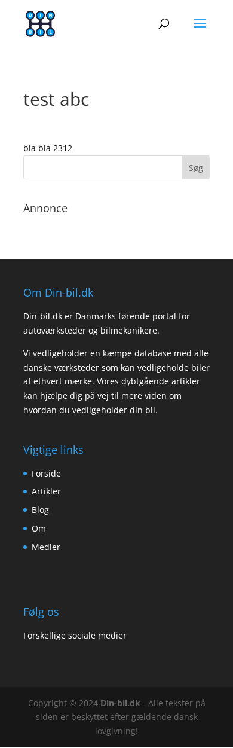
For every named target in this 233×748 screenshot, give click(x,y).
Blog (40, 509)
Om (39, 528)
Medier (46, 546)
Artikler (46, 491)
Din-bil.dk (120, 703)
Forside (46, 473)
